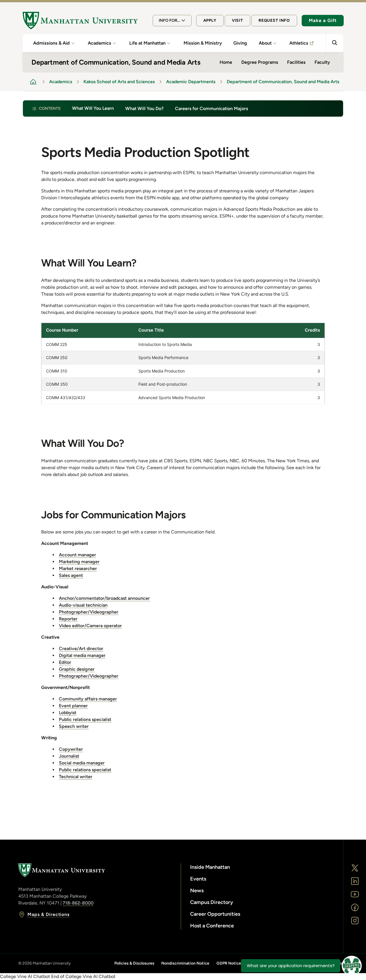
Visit (237, 20)
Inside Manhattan (210, 867)
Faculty (322, 62)
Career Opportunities (215, 914)
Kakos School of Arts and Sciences (119, 81)
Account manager (77, 554)
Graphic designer (77, 669)
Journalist (69, 756)
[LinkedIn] (354, 881)
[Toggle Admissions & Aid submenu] (73, 43)
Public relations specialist (85, 719)
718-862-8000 (78, 903)
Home (226, 62)
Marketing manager (79, 561)
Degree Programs (259, 62)
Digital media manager (82, 655)
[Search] (334, 43)
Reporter (68, 619)
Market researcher (78, 568)
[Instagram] (354, 920)
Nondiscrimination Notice (185, 963)
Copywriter (71, 749)
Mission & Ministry (203, 43)
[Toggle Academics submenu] (114, 43)
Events (198, 879)
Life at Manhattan (147, 43)
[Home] (80, 20)
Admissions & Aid (51, 43)
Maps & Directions (48, 914)
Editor (65, 662)
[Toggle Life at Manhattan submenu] (169, 43)
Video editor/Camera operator (90, 625)
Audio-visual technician (83, 605)
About (265, 43)
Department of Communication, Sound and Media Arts (283, 81)
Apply (209, 20)
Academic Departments (190, 81)
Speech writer (74, 726)
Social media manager (82, 763)
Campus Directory (211, 902)
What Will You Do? (144, 108)
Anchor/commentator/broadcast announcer (104, 598)
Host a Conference (212, 926)
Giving (240, 43)
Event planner (73, 705)
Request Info (274, 20)
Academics (99, 43)
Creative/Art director (81, 648)
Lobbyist (67, 712)
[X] (354, 868)
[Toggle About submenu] (275, 43)
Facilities (296, 62)
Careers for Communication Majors (211, 108)
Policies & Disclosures (134, 963)
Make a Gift (323, 20)
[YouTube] (354, 894)
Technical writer (75, 776)
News (197, 890)
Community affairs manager (88, 699)
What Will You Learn (93, 108)
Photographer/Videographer (88, 612)
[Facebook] (354, 907)
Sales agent (71, 575)
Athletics (298, 43)
